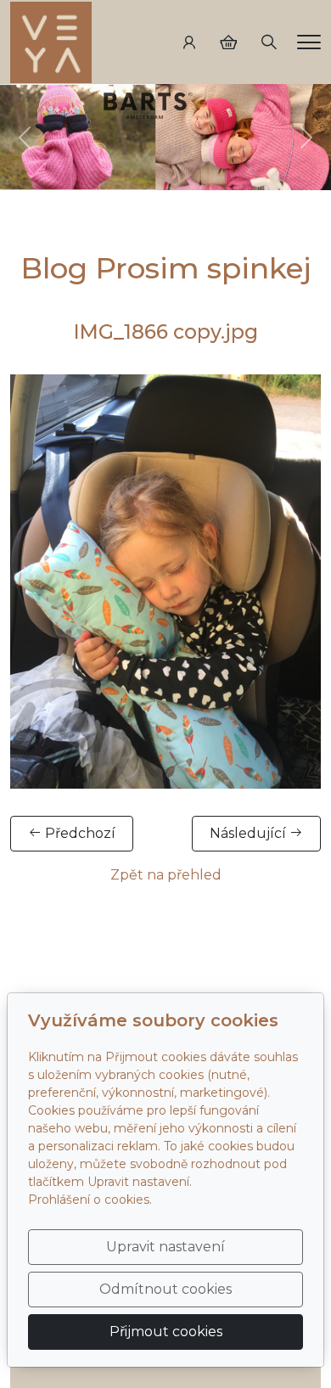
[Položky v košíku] (228, 42)
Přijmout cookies (165, 1331)
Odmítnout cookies (165, 1289)
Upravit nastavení (165, 1247)
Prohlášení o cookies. (90, 1199)
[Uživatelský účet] (189, 42)
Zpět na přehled (166, 875)
